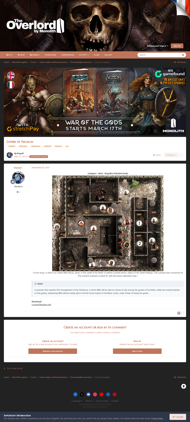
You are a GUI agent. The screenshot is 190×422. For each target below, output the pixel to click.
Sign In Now (137, 351)
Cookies (115, 401)
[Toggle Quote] (35, 284)
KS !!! (10, 55)
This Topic (172, 55)
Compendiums (67, 55)
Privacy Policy (102, 401)
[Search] (183, 55)
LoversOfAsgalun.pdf (41, 304)
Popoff (20, 153)
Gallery (108, 55)
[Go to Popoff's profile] (10, 155)
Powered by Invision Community (95, 407)
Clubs (96, 55)
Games (35, 55)
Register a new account (53, 351)
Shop (22, 55)
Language (76, 401)
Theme (88, 401)
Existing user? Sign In (157, 46)
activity (83, 55)
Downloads (50, 55)
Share (158, 155)
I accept (179, 417)
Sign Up (177, 46)
